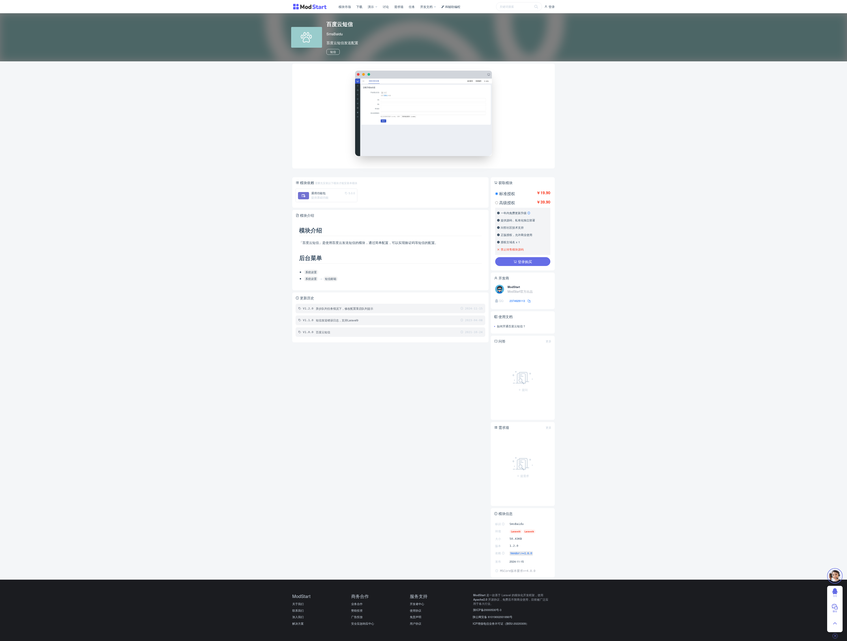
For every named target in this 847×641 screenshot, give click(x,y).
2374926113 (518, 301)
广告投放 (357, 617)
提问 (524, 390)
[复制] (528, 301)
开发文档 (426, 6)
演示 (371, 6)
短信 (333, 52)
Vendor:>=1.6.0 (521, 553)
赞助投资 (357, 610)
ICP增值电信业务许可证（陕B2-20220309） (501, 623)
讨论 (386, 6)
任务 (412, 6)
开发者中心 (417, 604)
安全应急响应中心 (362, 623)
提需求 (524, 476)
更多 (548, 341)
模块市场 (345, 6)
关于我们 (298, 604)
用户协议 (415, 623)
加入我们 (298, 617)
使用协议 (415, 610)
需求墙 (398, 6)
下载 (359, 6)
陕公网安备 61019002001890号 (492, 617)
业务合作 (357, 604)
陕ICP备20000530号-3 (487, 610)
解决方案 (298, 623)
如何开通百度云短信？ (511, 326)
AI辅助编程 (452, 6)
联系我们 (298, 610)
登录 (551, 6)
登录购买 (524, 261)
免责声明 (415, 617)
